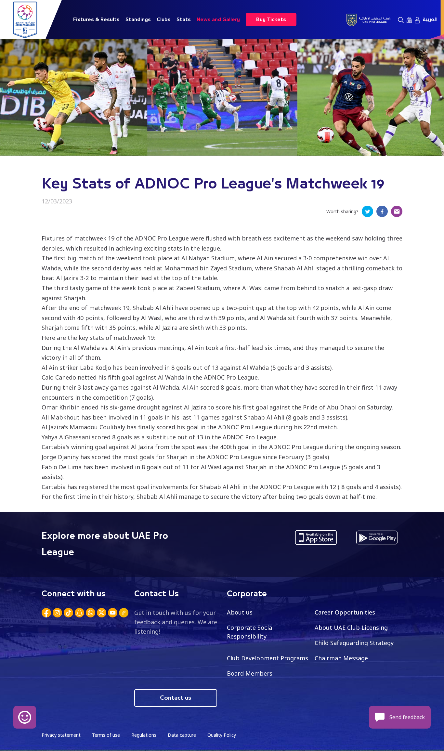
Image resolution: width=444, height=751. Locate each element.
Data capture (182, 735)
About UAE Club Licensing (351, 627)
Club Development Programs (267, 658)
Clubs (164, 19)
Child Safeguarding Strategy (354, 643)
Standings (138, 19)
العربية (430, 19)
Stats (183, 19)
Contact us (175, 698)
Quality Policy (221, 735)
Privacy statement (61, 735)
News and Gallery (218, 19)
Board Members (249, 673)
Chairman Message (341, 658)
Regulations (143, 735)
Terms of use (106, 735)
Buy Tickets (271, 19)
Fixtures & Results (96, 19)
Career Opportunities (345, 612)
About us (240, 612)
